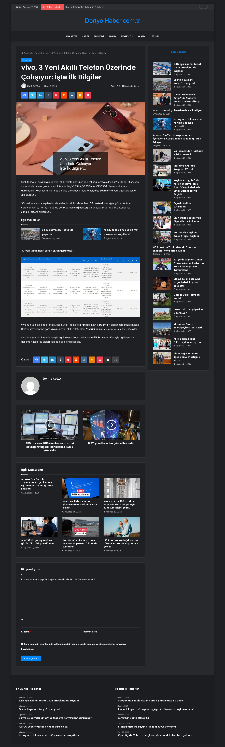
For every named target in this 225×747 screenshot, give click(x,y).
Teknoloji (127, 36)
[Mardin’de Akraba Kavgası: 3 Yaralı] (162, 170)
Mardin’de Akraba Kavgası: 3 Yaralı (184, 167)
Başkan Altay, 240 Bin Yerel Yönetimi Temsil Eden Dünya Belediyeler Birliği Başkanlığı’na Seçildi (187, 187)
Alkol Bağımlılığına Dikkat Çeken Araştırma (188, 340)
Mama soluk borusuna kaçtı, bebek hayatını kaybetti (187, 282)
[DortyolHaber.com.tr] (112, 21)
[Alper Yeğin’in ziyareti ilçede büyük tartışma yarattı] (162, 358)
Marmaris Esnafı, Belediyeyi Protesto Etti (188, 326)
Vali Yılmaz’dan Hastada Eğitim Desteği (188, 152)
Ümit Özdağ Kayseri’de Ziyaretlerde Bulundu (187, 219)
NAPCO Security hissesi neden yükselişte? (178, 110)
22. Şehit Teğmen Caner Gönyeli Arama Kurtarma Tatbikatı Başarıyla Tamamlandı (189, 265)
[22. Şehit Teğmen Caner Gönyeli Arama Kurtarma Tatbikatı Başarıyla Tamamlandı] (162, 264)
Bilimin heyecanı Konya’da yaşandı (184, 81)
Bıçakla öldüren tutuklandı (183, 205)
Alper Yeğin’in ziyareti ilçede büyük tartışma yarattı (187, 357)
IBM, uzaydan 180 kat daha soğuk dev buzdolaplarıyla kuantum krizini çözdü (120, 504)
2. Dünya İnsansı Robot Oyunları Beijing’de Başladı (187, 67)
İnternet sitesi (90, 631)
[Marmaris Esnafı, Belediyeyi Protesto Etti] (162, 329)
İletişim (154, 36)
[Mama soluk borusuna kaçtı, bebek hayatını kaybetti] (162, 283)
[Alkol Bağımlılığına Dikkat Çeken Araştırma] (162, 343)
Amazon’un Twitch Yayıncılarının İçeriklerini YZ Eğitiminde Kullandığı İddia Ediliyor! (37, 484)
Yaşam (141, 36)
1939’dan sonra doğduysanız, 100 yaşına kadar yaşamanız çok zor (121, 543)
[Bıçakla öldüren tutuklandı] (162, 208)
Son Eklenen (178, 51)
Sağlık (112, 36)
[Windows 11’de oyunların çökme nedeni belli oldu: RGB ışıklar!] (80, 488)
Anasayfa (71, 36)
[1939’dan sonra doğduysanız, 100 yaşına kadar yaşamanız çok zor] (122, 527)
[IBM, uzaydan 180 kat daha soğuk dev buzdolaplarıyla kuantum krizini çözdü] (122, 488)
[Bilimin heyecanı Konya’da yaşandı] (30, 234)
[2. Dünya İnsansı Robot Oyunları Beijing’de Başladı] (162, 68)
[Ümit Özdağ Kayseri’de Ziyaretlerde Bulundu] (162, 222)
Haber (85, 36)
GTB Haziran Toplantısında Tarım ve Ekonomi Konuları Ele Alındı (174, 249)
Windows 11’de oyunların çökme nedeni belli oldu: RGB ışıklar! (79, 504)
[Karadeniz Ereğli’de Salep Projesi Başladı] (162, 237)
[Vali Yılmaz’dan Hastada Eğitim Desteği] (162, 155)
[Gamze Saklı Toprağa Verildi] (162, 299)
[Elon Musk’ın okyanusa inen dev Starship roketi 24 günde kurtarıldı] (80, 527)
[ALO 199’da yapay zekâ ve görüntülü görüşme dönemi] (39, 527)
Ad (23, 619)
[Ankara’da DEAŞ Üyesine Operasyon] (162, 314)
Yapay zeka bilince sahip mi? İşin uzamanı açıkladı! (188, 123)
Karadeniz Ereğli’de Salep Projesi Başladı (186, 234)
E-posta (26, 631)
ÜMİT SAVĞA (33, 86)
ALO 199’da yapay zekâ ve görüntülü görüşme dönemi (37, 542)
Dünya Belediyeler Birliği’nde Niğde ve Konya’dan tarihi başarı (96, 7)
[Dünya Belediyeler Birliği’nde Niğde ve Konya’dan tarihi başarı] (162, 99)
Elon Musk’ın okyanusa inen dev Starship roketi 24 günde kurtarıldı (79, 543)
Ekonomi (99, 36)
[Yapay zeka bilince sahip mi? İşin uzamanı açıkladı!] (92, 234)
